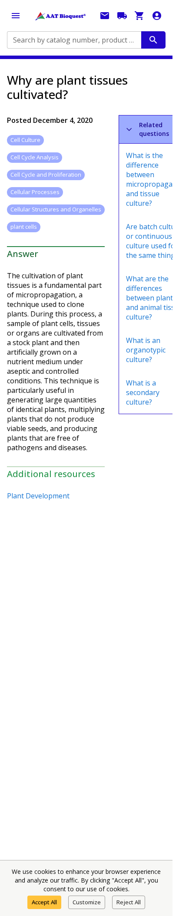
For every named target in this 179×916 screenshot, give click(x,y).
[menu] (15, 15)
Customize (87, 902)
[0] (139, 15)
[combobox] (73, 40)
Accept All (44, 902)
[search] (153, 40)
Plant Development (38, 496)
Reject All (128, 902)
